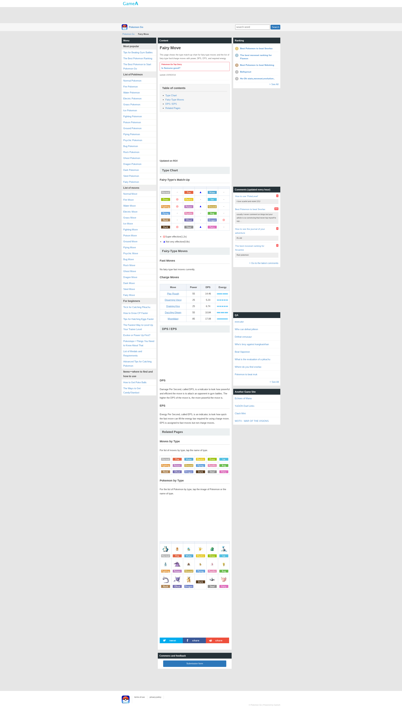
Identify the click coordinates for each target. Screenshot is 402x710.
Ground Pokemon (132, 128)
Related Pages (172, 108)
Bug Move (128, 259)
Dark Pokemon (131, 170)
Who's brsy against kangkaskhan (252, 344)
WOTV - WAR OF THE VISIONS (252, 421)
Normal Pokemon (132, 80)
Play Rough (173, 293)
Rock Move (129, 265)
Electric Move (130, 211)
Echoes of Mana (243, 398)
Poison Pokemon (132, 122)
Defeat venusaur (243, 336)
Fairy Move (129, 295)
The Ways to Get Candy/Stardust (132, 390)
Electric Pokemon (132, 98)
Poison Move (130, 235)
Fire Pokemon (130, 86)
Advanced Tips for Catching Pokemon (137, 363)
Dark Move (129, 283)
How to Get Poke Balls (135, 382)
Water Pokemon (131, 92)
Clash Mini (240, 413)
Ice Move (128, 223)
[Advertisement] (201, 15)
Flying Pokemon (131, 134)
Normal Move (130, 193)
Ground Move (130, 241)
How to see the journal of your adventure (250, 231)
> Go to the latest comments (263, 263)
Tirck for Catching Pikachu (136, 307)
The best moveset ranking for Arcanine (249, 248)
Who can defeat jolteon (246, 329)
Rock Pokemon (131, 152)
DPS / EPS (171, 104)
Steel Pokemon (131, 176)
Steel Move (129, 289)
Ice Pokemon (130, 110)
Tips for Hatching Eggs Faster (138, 319)
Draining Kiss (173, 306)
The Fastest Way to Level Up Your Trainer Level (138, 327)
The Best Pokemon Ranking (137, 58)
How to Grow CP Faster (135, 313)
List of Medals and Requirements (132, 353)
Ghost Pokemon (131, 158)
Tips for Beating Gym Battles (138, 52)
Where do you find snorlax (248, 367)
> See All (273, 84)
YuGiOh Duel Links (244, 406)
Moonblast (173, 318)
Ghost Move (129, 271)
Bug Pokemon (130, 146)
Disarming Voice (173, 300)
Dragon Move (130, 277)
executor (239, 321)
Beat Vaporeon (242, 351)
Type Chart (171, 95)
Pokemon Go (136, 27)
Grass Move (129, 217)
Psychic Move (130, 253)
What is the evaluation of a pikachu (252, 359)
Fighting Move (130, 229)
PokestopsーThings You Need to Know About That (138, 343)
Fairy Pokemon (131, 182)
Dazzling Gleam (173, 312)
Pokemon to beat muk (246, 374)
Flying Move (129, 247)
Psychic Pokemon (132, 140)
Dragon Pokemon (132, 164)
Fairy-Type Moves (174, 99)
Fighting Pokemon (132, 116)
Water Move (129, 205)
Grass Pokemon (131, 104)
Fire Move (128, 199)
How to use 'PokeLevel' (246, 196)
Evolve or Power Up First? (136, 335)
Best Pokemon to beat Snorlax (250, 209)
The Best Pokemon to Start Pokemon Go (137, 66)
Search (275, 27)
